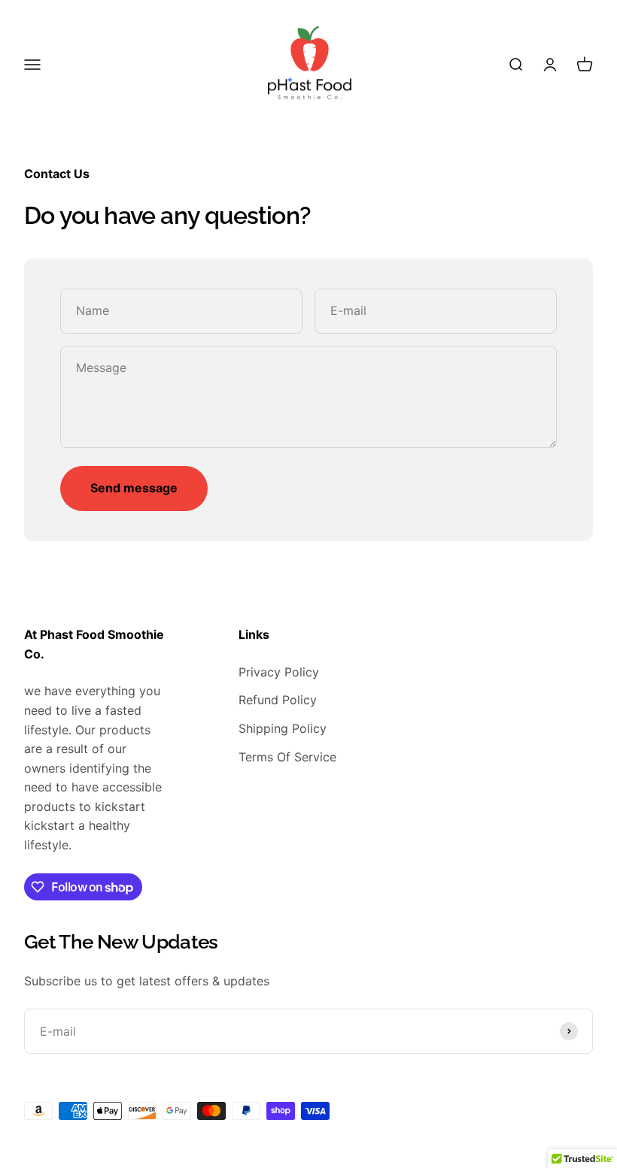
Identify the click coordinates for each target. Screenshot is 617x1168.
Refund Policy (278, 699)
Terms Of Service (287, 756)
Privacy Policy (279, 671)
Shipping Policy (283, 728)
